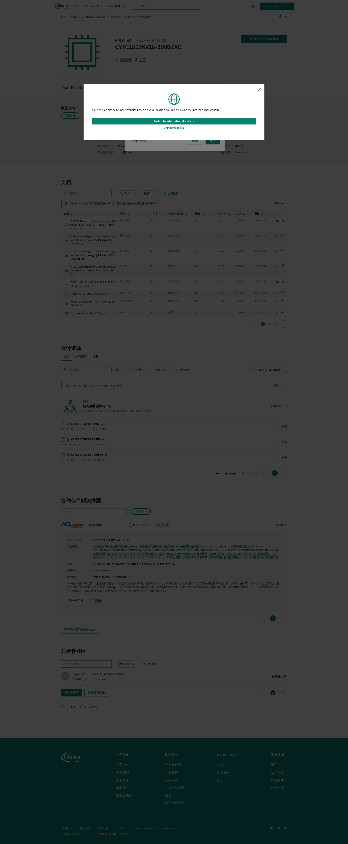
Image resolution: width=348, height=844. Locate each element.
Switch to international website (174, 121)
